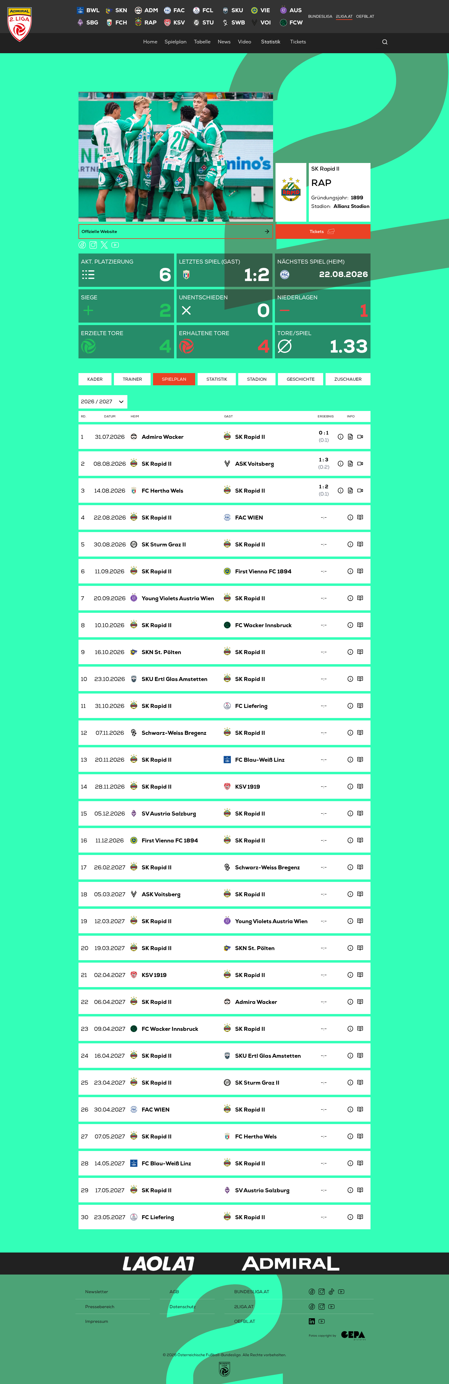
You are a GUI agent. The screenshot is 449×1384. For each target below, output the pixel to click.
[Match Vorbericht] (360, 517)
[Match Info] (341, 437)
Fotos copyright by (322, 1336)
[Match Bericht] (350, 437)
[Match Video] (360, 437)
